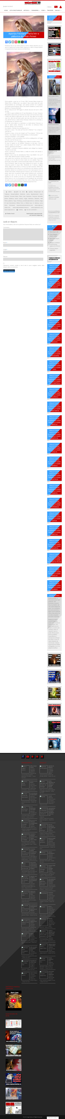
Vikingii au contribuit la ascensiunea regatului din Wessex (55, 244)
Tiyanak (50, 796)
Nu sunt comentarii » (31, 209)
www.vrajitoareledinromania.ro (21, 207)
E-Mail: (5, 249)
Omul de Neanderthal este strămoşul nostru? (51, 827)
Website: (5, 256)
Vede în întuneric (32, 934)
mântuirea (30, 198)
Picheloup (19, 201)
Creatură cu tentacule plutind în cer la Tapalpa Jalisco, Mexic (33, 836)
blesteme (22, 194)
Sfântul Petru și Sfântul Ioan (24, 203)
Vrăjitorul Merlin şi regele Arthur (51, 944)
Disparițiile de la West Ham (33, 961)
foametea (28, 196)
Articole (26, 10)
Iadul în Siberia (33, 973)
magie (25, 198)
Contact (57, 10)
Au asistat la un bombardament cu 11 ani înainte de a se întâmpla (33, 907)
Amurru (50, 906)
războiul (37, 201)
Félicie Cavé (22, 196)
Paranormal (35, 10)
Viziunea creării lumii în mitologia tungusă (51, 868)
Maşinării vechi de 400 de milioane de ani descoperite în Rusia (33, 879)
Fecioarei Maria (14, 196)
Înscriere (50, 10)
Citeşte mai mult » (43, 805)
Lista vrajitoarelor (16, 10)
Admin (10, 192)
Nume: (5, 242)
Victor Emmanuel (10, 205)
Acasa (6, 10)
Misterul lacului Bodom (53, 124)
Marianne (36, 198)
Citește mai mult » (54, 105)
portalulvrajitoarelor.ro (28, 201)
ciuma (27, 194)
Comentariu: (6, 227)
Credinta (20, 209)
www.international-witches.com (25, 205)
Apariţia (31, 192)
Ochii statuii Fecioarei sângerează (51, 973)
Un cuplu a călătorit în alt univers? (33, 921)
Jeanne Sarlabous (9, 198)
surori (41, 203)
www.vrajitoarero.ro (10, 209)
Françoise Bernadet (37, 196)
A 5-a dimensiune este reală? (53, 182)
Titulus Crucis (10, 213)
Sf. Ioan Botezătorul (10, 203)
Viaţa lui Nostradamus (51, 852)
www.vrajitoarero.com (37, 207)
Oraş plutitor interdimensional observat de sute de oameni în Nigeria (33, 865)
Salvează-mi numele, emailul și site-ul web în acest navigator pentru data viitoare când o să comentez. (23, 266)
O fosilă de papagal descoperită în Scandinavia (33, 851)
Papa (14, 201)
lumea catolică (19, 198)
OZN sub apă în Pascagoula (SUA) (33, 948)
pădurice (10, 201)
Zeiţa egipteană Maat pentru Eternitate (51, 880)
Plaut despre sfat (54, 232)
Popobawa (50, 892)
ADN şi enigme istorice (53, 96)
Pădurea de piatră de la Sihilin (32, 892)
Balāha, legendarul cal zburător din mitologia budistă (51, 783)
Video (43, 10)
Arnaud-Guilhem (15, 194)
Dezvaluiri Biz (54, 228)
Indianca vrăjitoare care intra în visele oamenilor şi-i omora (51, 933)
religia (41, 201)
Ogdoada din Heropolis (51, 766)
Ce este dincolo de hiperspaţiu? (52, 152)
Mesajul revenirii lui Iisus (50, 959)
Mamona (50, 918)
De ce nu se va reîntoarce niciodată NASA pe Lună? (54, 211)
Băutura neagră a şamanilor (51, 838)
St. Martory (36, 203)
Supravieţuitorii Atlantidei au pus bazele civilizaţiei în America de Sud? (51, 811)
